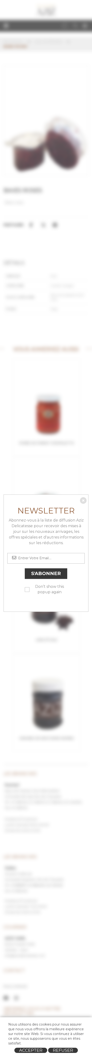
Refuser (63, 1050)
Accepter (30, 1050)
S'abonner (46, 573)
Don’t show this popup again (49, 589)
